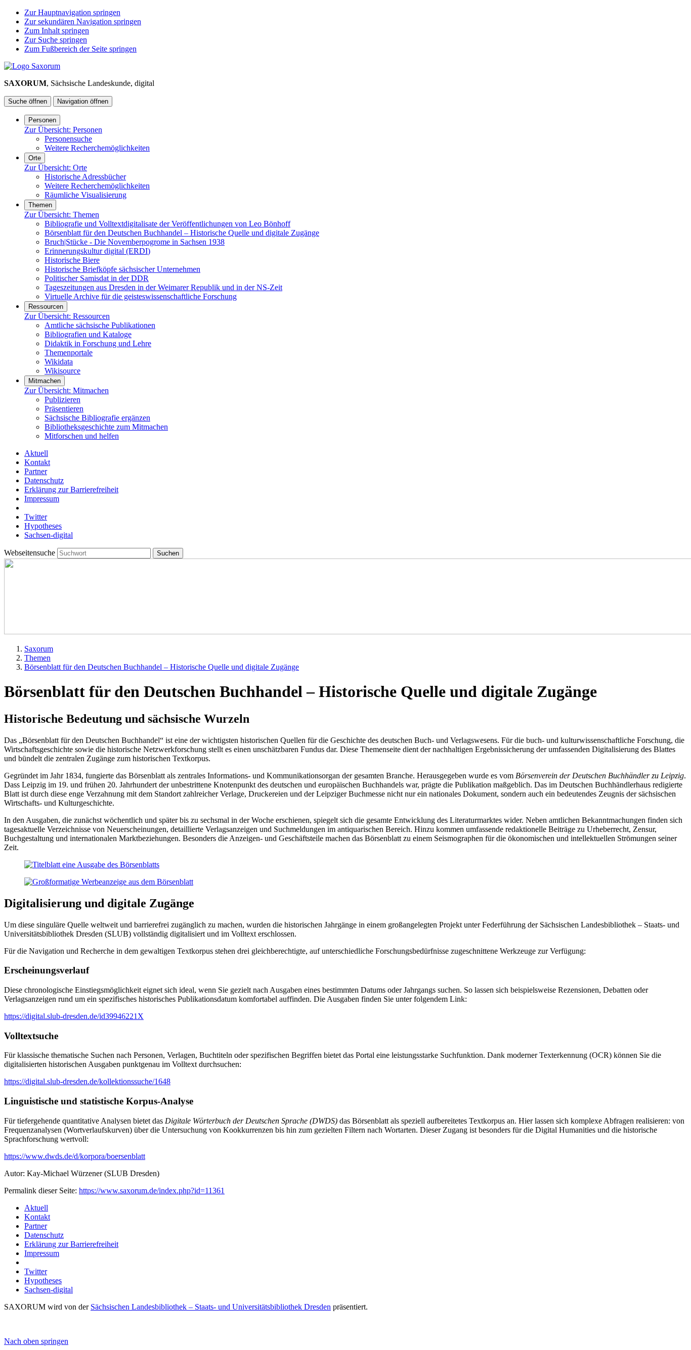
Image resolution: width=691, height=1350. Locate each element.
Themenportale (69, 352)
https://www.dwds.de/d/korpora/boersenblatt (74, 1156)
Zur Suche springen (55, 39)
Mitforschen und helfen (82, 436)
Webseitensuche (30, 552)
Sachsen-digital (48, 535)
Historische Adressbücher (85, 176)
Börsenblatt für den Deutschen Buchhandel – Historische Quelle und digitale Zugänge (182, 232)
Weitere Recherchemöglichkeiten (97, 148)
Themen (40, 205)
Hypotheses (43, 526)
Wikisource (62, 370)
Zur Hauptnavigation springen (72, 12)
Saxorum (38, 648)
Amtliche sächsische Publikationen (100, 325)
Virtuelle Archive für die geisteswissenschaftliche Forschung (141, 296)
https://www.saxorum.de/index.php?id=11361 (152, 1190)
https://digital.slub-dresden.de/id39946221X (74, 1016)
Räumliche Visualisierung (85, 195)
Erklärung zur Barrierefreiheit (71, 489)
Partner (35, 471)
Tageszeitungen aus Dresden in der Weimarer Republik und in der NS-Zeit (163, 287)
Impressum (41, 498)
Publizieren (62, 399)
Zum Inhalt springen (56, 30)
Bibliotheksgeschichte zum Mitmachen (106, 427)
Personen (42, 120)
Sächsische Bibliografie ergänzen (97, 417)
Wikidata (59, 361)
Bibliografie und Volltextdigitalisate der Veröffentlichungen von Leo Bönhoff (167, 223)
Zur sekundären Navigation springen (82, 21)
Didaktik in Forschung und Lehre (98, 343)
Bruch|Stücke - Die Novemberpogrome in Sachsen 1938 (135, 242)
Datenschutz (44, 480)
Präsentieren (64, 408)
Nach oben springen (36, 1341)
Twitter (35, 517)
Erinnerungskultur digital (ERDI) (97, 251)
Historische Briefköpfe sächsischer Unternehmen (122, 269)
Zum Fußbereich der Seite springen (80, 48)
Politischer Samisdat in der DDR (97, 278)
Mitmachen (44, 381)
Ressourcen (45, 306)
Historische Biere (72, 260)
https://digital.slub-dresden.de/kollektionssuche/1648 (87, 1081)
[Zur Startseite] (32, 66)
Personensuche (68, 138)
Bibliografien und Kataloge (88, 334)
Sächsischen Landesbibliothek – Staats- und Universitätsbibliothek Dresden (211, 1306)
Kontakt (37, 462)
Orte (34, 158)
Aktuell (36, 453)
